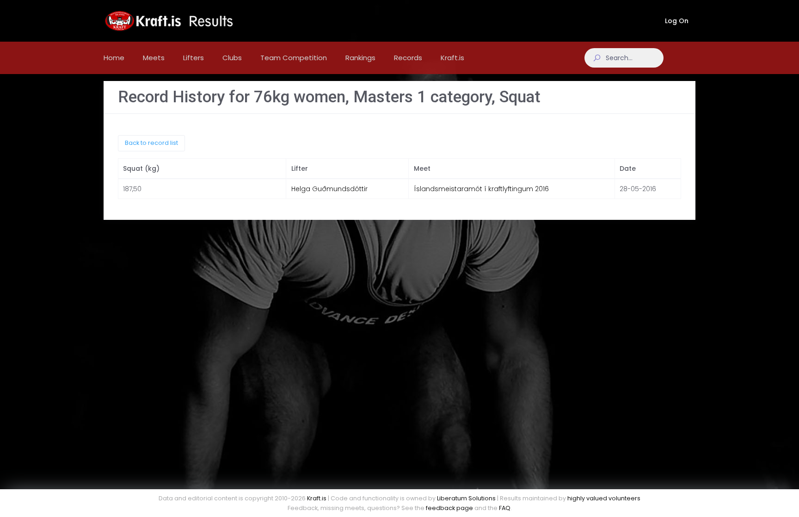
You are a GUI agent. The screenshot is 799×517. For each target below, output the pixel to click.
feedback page (449, 508)
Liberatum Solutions (466, 498)
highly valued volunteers (603, 498)
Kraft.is (316, 498)
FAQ (504, 508)
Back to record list (151, 143)
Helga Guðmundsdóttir (329, 188)
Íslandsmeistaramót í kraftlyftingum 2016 (481, 188)
